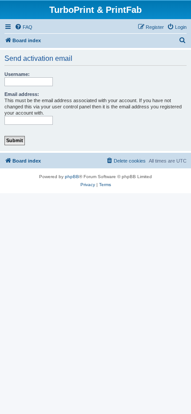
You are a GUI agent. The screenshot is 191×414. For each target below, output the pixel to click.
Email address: (21, 94)
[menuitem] (23, 27)
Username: (17, 74)
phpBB (72, 176)
